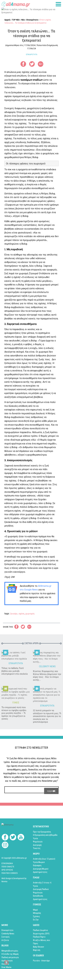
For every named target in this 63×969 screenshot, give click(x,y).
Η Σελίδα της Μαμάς (10, 954)
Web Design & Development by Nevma (13, 880)
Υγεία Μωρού (39, 862)
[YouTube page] (20, 837)
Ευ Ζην (36, 919)
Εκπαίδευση (38, 896)
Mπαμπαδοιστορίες (9, 950)
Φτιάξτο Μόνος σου (41, 940)
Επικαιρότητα (32, 20)
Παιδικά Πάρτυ (39, 937)
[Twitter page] (13, 837)
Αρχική (7, 20)
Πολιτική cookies (9, 873)
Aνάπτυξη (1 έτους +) (42, 882)
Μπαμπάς (37, 913)
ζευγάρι (14, 613)
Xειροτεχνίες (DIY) (41, 933)
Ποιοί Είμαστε (7, 866)
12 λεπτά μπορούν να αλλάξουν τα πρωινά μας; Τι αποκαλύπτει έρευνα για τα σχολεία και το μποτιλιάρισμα (47, 716)
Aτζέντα (5, 940)
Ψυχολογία (37, 841)
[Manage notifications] (6, 962)
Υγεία (35, 838)
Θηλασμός (37, 865)
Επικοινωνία (7, 863)
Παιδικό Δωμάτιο (40, 930)
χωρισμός (30, 613)
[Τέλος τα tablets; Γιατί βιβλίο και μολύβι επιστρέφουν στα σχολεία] (15, 655)
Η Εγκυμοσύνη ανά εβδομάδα (45, 835)
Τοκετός (36, 848)
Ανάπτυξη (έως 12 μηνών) (44, 858)
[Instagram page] (5, 845)
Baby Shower (38, 946)
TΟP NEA (15, 20)
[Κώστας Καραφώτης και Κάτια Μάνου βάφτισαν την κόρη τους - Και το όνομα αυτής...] (47, 657)
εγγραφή (51, 790)
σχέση (21, 613)
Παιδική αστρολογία (10, 957)
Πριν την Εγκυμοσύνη (42, 831)
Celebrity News (7, 933)
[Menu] (58, 4)
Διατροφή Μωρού (40, 868)
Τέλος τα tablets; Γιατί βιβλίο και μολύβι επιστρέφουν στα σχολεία (14, 671)
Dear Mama (6, 967)
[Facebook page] (5, 837)
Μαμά (35, 909)
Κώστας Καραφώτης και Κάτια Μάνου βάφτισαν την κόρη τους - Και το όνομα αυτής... (47, 675)
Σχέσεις (36, 916)
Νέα (23, 20)
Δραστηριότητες (40, 872)
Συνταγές (5, 937)
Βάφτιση (36, 950)
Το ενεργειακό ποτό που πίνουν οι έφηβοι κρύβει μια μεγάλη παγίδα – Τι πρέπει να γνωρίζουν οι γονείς (13, 713)
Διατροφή (37, 845)
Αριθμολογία (6, 960)
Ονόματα (5, 964)
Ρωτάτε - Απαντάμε (41, 960)
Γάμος (35, 943)
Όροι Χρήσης (7, 870)
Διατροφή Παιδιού (41, 889)
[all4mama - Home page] (15, 4)
